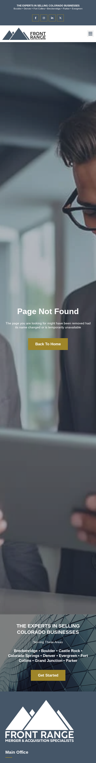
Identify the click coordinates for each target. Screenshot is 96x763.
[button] (90, 33)
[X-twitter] (60, 17)
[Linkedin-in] (52, 17)
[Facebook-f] (35, 17)
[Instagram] (43, 17)
